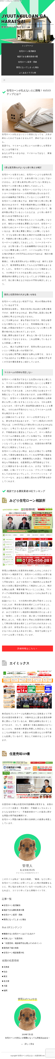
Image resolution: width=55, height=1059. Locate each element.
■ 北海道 (5, 967)
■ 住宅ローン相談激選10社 (13, 953)
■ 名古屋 (5, 981)
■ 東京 (4, 976)
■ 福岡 (4, 991)
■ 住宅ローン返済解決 (11, 905)
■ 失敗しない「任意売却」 (13, 938)
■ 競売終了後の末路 (10, 948)
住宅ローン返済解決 (27, 51)
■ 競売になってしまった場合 (14, 919)
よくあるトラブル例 (27, 73)
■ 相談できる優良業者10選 (13, 910)
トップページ (27, 46)
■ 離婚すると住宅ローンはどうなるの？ (18, 934)
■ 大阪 (4, 986)
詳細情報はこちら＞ (27, 648)
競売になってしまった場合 (27, 67)
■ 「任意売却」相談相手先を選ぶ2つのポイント (22, 943)
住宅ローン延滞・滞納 (27, 62)
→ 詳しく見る (27, 1044)
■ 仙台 (4, 972)
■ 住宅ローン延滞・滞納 (12, 915)
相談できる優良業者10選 (27, 57)
